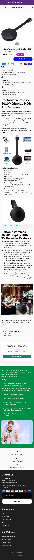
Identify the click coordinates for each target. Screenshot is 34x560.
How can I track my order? (13, 394)
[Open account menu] (28, 7)
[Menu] (2, 7)
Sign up (17, 501)
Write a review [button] (17, 356)
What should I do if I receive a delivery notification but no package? (17, 409)
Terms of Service (7, 542)
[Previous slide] (2, 2)
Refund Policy (6, 539)
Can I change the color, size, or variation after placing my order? (14, 385)
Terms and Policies (17, 555)
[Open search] (6, 7)
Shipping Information (8, 536)
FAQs (3, 522)
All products (5, 516)
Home (4, 513)
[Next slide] (32, 2)
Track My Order (7, 519)
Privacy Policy (6, 545)
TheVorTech (19, 552)
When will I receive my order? (14, 399)
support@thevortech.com (10, 482)
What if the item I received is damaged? (14, 415)
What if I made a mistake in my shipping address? (14, 403)
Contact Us (5, 525)
